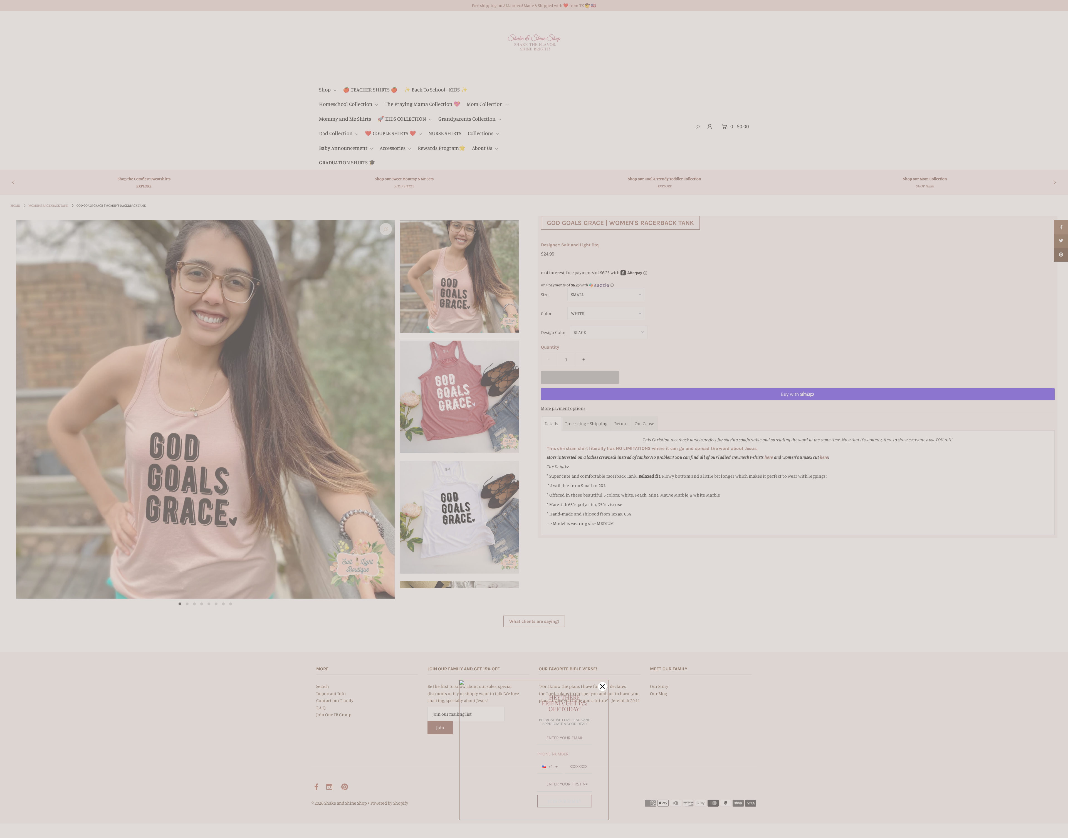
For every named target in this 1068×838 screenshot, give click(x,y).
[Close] (602, 686)
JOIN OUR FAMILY (564, 801)
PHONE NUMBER (552, 754)
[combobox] (549, 767)
